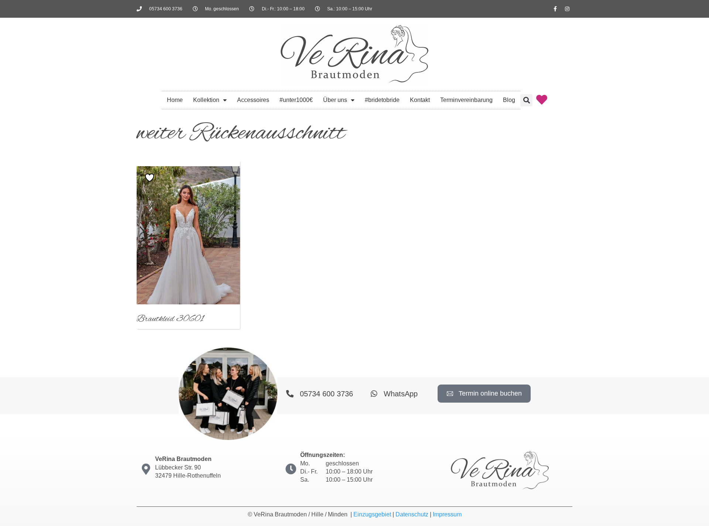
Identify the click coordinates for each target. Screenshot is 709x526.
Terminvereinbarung (466, 100)
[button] (526, 100)
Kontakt (420, 100)
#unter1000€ (296, 100)
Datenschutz (411, 514)
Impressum (447, 514)
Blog (509, 100)
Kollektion (206, 100)
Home (175, 100)
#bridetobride (382, 100)
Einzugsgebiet (372, 514)
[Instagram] (567, 9)
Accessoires (253, 100)
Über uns (335, 100)
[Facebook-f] (555, 9)
